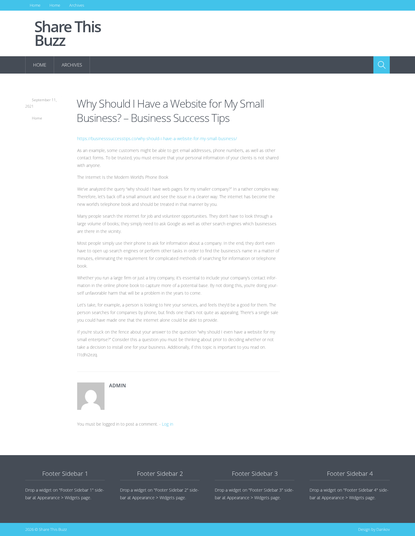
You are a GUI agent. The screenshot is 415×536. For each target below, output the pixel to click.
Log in (167, 424)
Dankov (383, 529)
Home (35, 5)
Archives (76, 5)
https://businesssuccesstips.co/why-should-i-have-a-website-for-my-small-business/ (157, 138)
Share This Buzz (67, 33)
